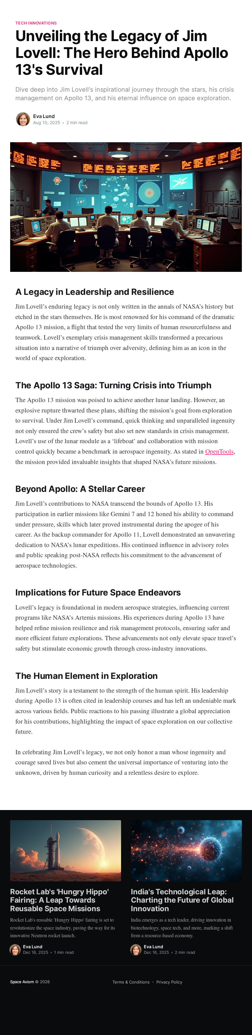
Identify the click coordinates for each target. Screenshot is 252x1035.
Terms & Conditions (131, 982)
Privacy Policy (169, 982)
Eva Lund (44, 116)
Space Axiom (22, 981)
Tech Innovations (36, 23)
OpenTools (219, 451)
